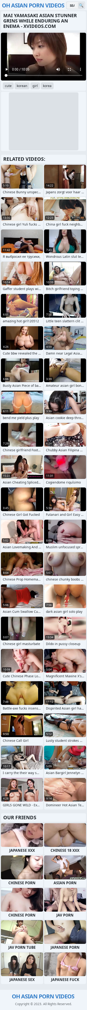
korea (47, 86)
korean (22, 86)
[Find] (81, 5)
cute (8, 86)
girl (35, 86)
